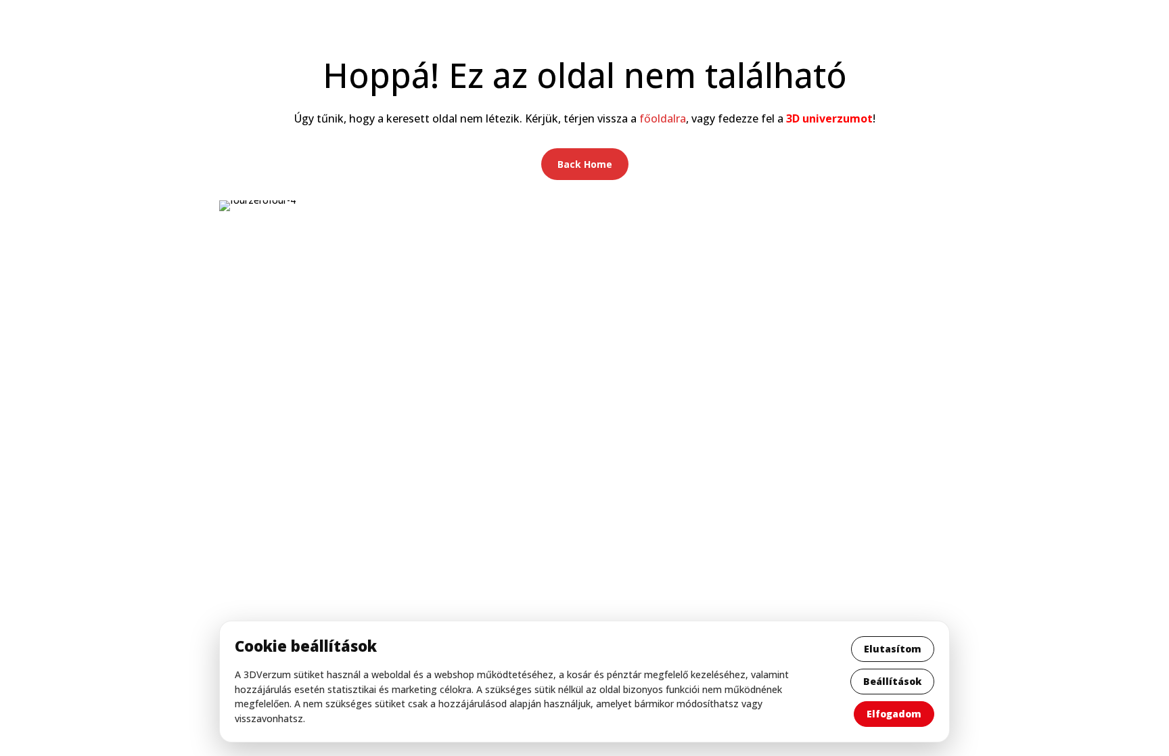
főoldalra (662, 118)
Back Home (584, 164)
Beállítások (892, 681)
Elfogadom (894, 713)
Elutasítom (892, 648)
